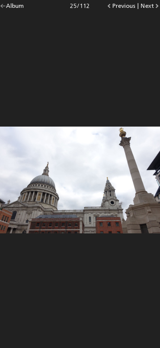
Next (150, 7)
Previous (123, 7)
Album (15, 7)
